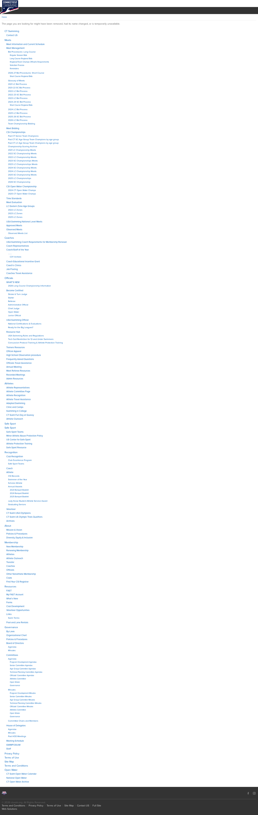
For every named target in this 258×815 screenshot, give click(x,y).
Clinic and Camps (14, 407)
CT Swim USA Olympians (18, 513)
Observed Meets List (17, 233)
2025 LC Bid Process (18, 113)
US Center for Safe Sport (18, 439)
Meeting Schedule (15, 740)
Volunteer (11, 509)
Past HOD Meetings (17, 736)
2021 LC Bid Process (17, 84)
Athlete (9, 472)
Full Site (96, 805)
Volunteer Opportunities (17, 610)
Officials (9, 278)
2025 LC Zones (15, 217)
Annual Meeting (14, 367)
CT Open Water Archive (17, 781)
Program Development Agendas (23, 662)
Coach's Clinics (13, 265)
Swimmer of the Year (17, 479)
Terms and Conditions (16, 765)
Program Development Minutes (23, 693)
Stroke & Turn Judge (17, 294)
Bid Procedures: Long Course (22, 52)
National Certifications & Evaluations (24, 323)
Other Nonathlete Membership (21, 574)
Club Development (15, 606)
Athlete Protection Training (19, 443)
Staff (8, 748)
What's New (12, 598)
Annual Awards (15, 486)
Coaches (9, 237)
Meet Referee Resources (18, 370)
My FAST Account (14, 594)
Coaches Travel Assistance (19, 273)
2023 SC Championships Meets (23, 160)
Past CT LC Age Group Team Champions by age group (33, 143)
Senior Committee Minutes (21, 696)
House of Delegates (16, 725)
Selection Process (17, 65)
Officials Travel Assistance (19, 363)
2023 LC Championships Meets (23, 164)
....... (10, 253)
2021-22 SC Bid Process (19, 87)
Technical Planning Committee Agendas (26, 672)
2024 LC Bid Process (18, 109)
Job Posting (12, 269)
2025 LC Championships (19, 178)
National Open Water (16, 778)
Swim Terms (13, 618)
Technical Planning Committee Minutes (25, 703)
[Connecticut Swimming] (9, 7)
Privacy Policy (12, 753)
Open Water (13, 312)
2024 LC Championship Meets (22, 171)
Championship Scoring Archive (22, 146)
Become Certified (14, 290)
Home (4, 17)
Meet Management (15, 48)
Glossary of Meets (16, 80)
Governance (11, 627)
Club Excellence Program (20, 460)
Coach (9, 468)
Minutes (12, 650)
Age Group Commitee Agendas (23, 669)
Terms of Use (12, 757)
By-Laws (10, 631)
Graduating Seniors (17, 504)
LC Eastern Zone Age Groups (20, 206)
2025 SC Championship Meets (22, 175)
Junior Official (14, 315)
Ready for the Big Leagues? (20, 327)
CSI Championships (15, 132)
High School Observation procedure (23, 355)
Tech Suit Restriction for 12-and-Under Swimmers (31, 339)
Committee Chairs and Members (23, 721)
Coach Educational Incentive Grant (23, 261)
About (8, 525)
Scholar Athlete (15, 483)
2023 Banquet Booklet (19, 490)
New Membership (14, 546)
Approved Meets (14, 225)
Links (9, 614)
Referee (11, 301)
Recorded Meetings (15, 374)
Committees (12, 655)
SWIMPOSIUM (13, 745)
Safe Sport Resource (16, 447)
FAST (9, 590)
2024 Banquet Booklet (19, 493)
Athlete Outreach (14, 419)
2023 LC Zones (15, 213)
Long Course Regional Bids (21, 58)
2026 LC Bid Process (18, 120)
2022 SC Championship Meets (22, 153)
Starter (11, 297)
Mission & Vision (14, 530)
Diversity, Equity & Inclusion (19, 537)
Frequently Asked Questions (20, 359)
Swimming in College (16, 411)
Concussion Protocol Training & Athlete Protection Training (35, 342)
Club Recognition (14, 456)
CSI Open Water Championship (21, 186)
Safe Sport (10, 423)
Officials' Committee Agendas (22, 675)
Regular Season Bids (18, 55)
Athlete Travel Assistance (18, 399)
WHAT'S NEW (12, 282)
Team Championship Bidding (21, 123)
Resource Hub (13, 332)
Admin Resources (14, 378)
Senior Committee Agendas (21, 665)
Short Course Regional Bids (21, 76)
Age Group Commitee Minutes (22, 700)
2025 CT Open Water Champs (22, 194)
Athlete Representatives (18, 387)
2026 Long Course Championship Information (29, 286)
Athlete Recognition (15, 395)
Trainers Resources (15, 347)
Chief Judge (13, 308)
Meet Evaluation (14, 202)
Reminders (14, 68)
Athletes (9, 383)
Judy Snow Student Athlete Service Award (27, 501)
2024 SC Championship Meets (22, 168)
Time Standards (14, 198)
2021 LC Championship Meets (22, 150)
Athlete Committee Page (18, 391)
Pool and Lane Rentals (17, 622)
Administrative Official (18, 305)
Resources (10, 586)
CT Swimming (12, 31)
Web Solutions (9, 808)
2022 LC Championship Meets (22, 157)
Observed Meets (14, 229)
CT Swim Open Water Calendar (21, 773)
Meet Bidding (12, 128)
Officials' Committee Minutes (21, 706)
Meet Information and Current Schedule (25, 44)
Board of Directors (15, 643)
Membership (11, 542)
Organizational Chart (16, 635)
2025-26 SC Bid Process (19, 116)
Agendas (12, 647)
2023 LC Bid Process (18, 98)
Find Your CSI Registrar (17, 581)
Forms (9, 602)
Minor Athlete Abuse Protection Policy (24, 435)
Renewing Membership (17, 550)
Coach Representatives (17, 245)
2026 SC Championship (19, 182)
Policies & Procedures (16, 533)
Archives (10, 521)
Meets (8, 40)
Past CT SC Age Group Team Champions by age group (33, 139)
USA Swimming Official (17, 320)
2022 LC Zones (15, 210)
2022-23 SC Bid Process (19, 94)
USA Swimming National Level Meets (24, 221)
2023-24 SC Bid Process (19, 102)
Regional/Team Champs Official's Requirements (29, 62)
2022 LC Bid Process (18, 91)
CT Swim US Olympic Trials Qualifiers (24, 517)
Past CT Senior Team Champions (23, 136)
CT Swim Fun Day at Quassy (20, 415)
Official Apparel (13, 351)
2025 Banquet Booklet (19, 496)
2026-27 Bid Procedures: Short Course (26, 73)
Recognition (11, 452)
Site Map (9, 761)
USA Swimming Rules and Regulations (26, 335)
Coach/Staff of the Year (17, 249)
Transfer (10, 562)
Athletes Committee (18, 679)
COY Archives (15, 257)
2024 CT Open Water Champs (22, 190)
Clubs (9, 577)
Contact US (12, 35)
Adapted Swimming (15, 403)
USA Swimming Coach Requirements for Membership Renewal (36, 242)
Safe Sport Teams (15, 432)
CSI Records (13, 476)
